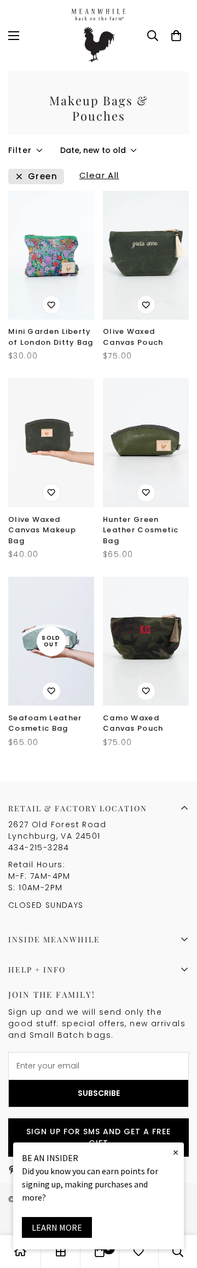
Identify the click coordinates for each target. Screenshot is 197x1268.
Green (42, 176)
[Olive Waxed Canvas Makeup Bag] (51, 442)
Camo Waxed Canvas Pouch (133, 723)
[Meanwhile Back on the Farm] (98, 35)
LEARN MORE (57, 1227)
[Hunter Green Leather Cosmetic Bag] (146, 442)
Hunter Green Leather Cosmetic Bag (141, 530)
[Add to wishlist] (51, 304)
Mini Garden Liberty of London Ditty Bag (51, 337)
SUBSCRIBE (99, 1093)
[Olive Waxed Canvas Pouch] (146, 255)
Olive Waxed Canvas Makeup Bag (42, 530)
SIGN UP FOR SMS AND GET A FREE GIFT (98, 1137)
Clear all (99, 176)
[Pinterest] (12, 1169)
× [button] (175, 1152)
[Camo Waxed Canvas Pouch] (146, 641)
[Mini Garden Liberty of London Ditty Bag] (51, 255)
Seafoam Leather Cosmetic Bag (45, 723)
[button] (176, 35)
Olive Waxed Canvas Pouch (133, 337)
